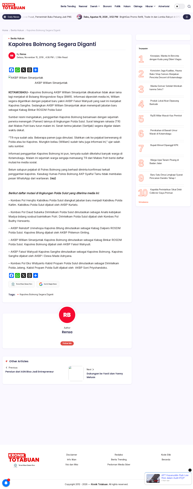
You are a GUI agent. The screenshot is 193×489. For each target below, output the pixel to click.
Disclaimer (71, 454)
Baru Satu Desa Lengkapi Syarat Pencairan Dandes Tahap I (166, 176)
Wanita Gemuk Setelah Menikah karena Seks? (166, 88)
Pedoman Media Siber (118, 464)
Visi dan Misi (71, 464)
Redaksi (119, 454)
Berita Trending (119, 459)
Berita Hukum (17, 30)
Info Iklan (71, 459)
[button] (179, 6)
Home (5, 30)
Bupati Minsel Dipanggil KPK (164, 145)
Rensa (23, 54)
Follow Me (67, 343)
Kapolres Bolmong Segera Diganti (36, 294)
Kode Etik (166, 454)
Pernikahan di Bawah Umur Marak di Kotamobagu (163, 132)
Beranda (166, 459)
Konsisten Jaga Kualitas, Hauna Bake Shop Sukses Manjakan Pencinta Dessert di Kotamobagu (166, 74)
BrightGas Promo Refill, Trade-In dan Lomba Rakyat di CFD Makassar (135, 16)
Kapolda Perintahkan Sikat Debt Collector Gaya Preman (166, 191)
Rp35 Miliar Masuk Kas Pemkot (166, 115)
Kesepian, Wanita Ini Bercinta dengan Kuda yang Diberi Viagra (165, 57)
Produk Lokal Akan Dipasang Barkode (164, 102)
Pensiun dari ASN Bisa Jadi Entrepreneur (29, 371)
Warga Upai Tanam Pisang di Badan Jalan (164, 162)
